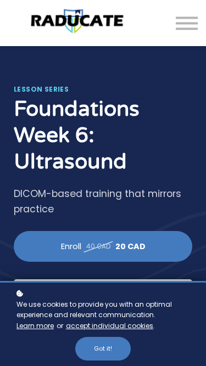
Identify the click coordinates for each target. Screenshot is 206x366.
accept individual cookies (109, 325)
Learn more (35, 325)
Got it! (103, 348)
